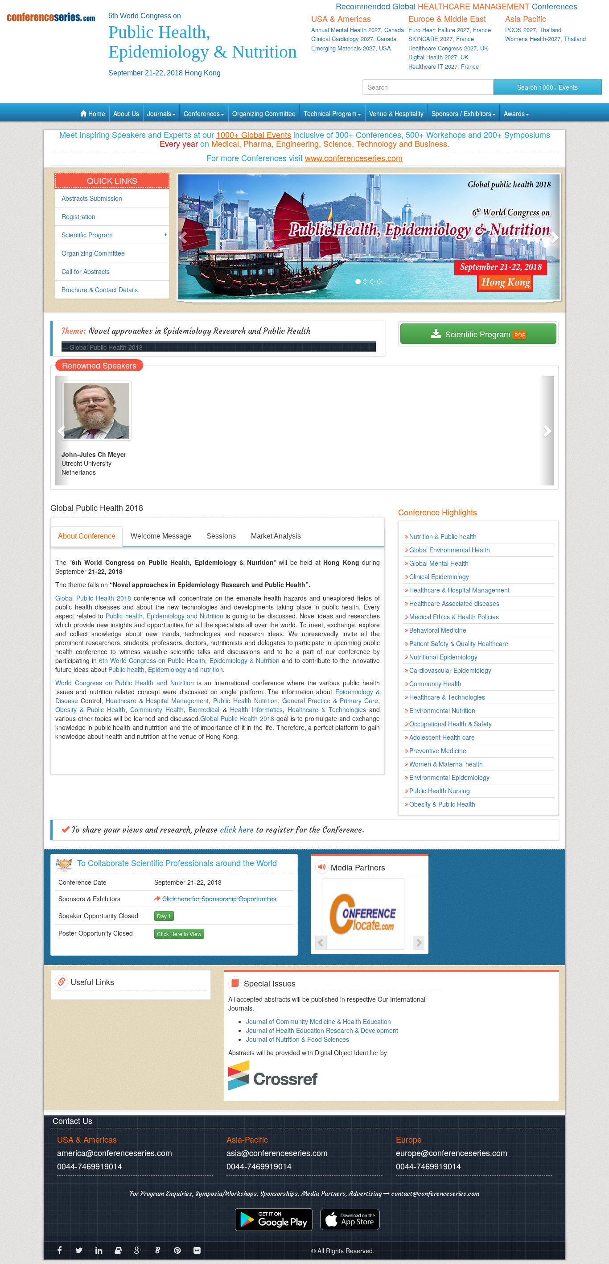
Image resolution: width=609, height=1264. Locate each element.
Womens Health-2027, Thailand (545, 38)
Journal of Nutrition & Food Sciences (297, 1039)
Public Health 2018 (103, 597)
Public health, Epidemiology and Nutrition (164, 615)
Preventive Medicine (437, 750)
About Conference (86, 536)
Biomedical (204, 709)
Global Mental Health (439, 563)
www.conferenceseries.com (354, 157)
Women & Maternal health (446, 763)
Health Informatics (256, 709)
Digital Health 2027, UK (438, 57)
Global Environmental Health (449, 549)
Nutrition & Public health (443, 536)
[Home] (51, 17)
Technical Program (330, 113)
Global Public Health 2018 (237, 718)
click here (237, 830)
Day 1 (164, 916)
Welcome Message (161, 536)
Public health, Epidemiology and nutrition (165, 669)
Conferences (202, 113)
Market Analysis (276, 536)
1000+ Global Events (253, 134)
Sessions (221, 536)
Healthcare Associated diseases (454, 603)
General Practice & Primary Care (330, 700)
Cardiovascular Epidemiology (450, 670)
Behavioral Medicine (437, 630)
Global (65, 597)
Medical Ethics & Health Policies (454, 616)
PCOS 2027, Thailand (533, 29)
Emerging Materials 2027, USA (351, 48)
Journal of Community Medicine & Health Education (318, 1021)
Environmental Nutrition (442, 710)
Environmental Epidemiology (449, 777)
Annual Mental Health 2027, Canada (357, 29)
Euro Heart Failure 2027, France (449, 29)
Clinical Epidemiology (439, 576)
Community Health (157, 709)
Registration (78, 216)
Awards (514, 113)
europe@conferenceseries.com (451, 1152)
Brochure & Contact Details (100, 289)
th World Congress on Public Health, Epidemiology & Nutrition (191, 660)
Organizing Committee (264, 113)
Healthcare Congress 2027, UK (448, 48)
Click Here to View (179, 933)
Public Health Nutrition (245, 700)
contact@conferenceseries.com (434, 1193)
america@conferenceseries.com (114, 1152)
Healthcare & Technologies (327, 709)
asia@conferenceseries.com (277, 1152)
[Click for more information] (369, 914)
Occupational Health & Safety (450, 723)
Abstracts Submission (92, 198)
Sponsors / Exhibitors (461, 113)
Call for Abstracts (86, 271)
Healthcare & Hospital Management (157, 700)
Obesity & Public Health (90, 709)
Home (95, 113)
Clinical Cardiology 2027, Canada (353, 38)
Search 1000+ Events (547, 87)
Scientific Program (87, 234)
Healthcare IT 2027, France (443, 66)
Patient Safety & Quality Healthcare (458, 643)
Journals (159, 113)
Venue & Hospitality (396, 113)
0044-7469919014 (89, 1166)
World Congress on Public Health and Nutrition (124, 682)
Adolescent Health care (442, 737)
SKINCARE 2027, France (441, 38)
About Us (126, 113)
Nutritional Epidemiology (443, 656)
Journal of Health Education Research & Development (322, 1030)
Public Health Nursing (439, 790)
